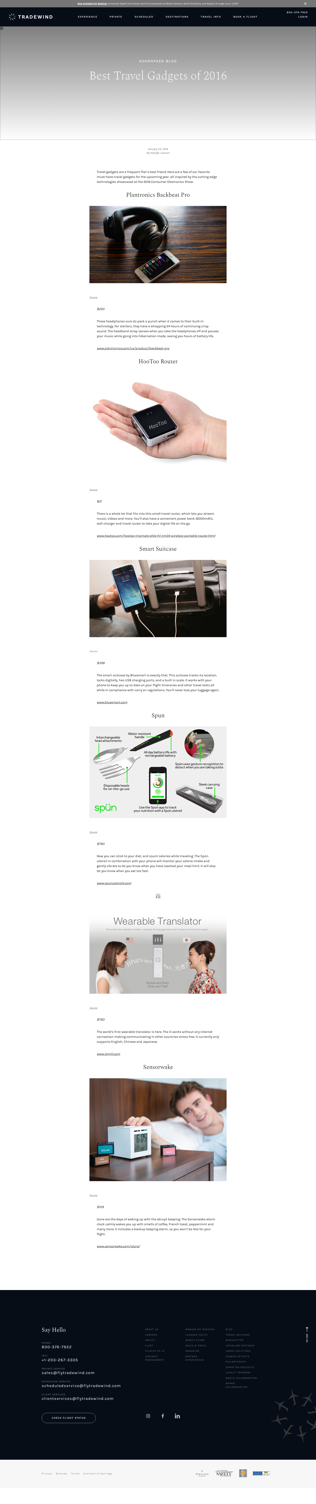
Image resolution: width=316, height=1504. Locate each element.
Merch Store (195, 1340)
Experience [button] (87, 16)
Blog (229, 1329)
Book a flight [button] (245, 16)
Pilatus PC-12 (155, 1351)
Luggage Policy (196, 1334)
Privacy (47, 1473)
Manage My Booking (200, 1329)
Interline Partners (240, 1345)
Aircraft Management (154, 1358)
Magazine (192, 1351)
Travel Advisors (238, 1334)
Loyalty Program (238, 1372)
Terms (75, 1473)
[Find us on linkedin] (177, 1416)
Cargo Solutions (238, 1351)
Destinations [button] (177, 16)
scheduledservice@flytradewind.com (81, 1385)
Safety (150, 1340)
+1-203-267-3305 (60, 1360)
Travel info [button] (211, 16)
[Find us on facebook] (163, 1416)
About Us (152, 1329)
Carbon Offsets (238, 1356)
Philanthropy (236, 1361)
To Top (307, 1338)
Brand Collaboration (236, 1385)
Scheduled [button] (144, 16)
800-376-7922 (297, 12)
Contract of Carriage (97, 1473)
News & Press (196, 1345)
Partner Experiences (194, 1358)
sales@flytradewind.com (68, 1372)
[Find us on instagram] (148, 1416)
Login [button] (303, 16)
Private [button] (116, 16)
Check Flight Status (69, 1418)
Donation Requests (240, 1367)
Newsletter (235, 1340)
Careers (151, 1334)
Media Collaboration (241, 1378)
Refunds (61, 1473)
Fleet (149, 1345)
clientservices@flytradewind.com (78, 1398)
